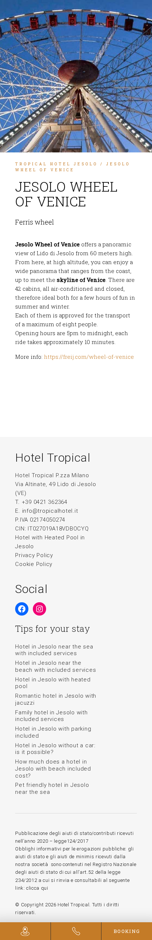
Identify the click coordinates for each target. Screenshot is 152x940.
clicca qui (37, 888)
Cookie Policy (33, 564)
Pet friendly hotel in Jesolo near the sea (52, 788)
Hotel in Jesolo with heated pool (52, 683)
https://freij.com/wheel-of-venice (89, 356)
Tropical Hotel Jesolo (56, 164)
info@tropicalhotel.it (50, 511)
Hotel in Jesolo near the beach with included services (55, 666)
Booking (127, 931)
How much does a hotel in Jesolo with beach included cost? (53, 768)
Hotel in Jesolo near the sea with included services (54, 650)
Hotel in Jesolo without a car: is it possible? (55, 749)
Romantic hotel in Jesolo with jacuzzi (55, 699)
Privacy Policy (34, 555)
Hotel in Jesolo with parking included (53, 732)
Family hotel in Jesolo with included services (51, 716)
